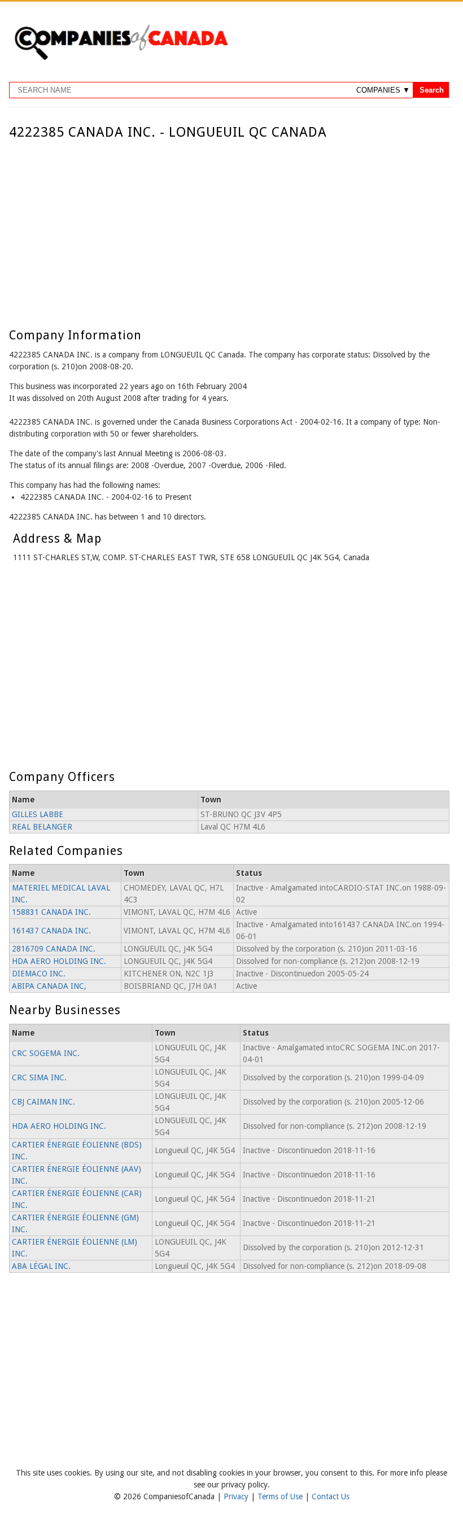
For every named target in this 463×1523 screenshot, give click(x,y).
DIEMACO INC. (38, 973)
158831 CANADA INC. (51, 912)
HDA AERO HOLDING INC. (59, 961)
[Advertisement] (229, 225)
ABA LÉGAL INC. (41, 1266)
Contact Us (331, 1496)
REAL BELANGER (42, 826)
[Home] (121, 58)
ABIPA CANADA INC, (49, 985)
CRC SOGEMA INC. (46, 1053)
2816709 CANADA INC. (53, 948)
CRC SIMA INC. (39, 1077)
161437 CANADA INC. (51, 930)
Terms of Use (281, 1496)
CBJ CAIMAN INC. (43, 1101)
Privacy (237, 1496)
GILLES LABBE (37, 814)
